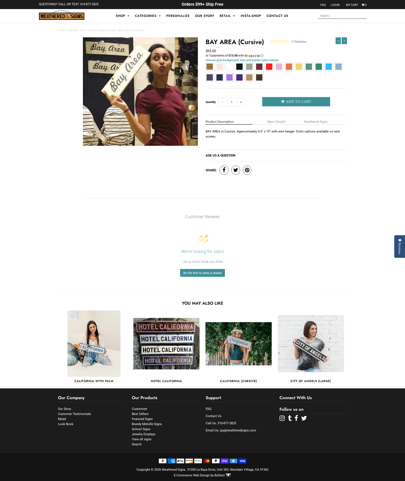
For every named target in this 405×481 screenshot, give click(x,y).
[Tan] (249, 80)
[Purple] (239, 80)
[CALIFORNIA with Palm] (94, 344)
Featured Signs (142, 419)
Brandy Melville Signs (147, 424)
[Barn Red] (259, 69)
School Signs (141, 429)
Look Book (65, 424)
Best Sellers (140, 414)
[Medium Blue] (210, 80)
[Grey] (249, 69)
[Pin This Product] (247, 170)
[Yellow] (299, 69)
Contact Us (277, 16)
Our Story (204, 16)
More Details (276, 122)
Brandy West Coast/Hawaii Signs (92, 30)
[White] (229, 69)
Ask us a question (220, 155)
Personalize (178, 16)
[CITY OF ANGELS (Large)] (311, 344)
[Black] (239, 69)
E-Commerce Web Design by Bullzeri (200, 475)
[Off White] (220, 69)
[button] (276, 56)
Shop (120, 16)
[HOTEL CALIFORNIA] (166, 344)
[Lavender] (229, 80)
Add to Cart (298, 101)
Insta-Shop (251, 16)
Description (220, 122)
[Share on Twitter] (235, 170)
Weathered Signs (316, 122)
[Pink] (279, 69)
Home (62, 30)
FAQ (323, 5)
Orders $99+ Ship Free (202, 4)
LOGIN (335, 5)
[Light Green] (309, 69)
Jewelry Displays (143, 434)
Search (137, 444)
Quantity (211, 102)
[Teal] (329, 69)
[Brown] (259, 80)
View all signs (141, 439)
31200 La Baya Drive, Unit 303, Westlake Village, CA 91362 (228, 470)
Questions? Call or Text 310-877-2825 (69, 4)
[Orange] (289, 69)
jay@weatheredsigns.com (238, 430)
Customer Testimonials (74, 414)
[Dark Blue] (220, 80)
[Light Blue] (339, 69)
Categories (146, 16)
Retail (225, 16)
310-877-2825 (226, 423)
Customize (139, 409)
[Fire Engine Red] (269, 69)
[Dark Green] (319, 69)
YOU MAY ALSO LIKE (202, 303)
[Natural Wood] (210, 69)
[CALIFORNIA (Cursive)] (238, 344)
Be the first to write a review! (202, 273)
